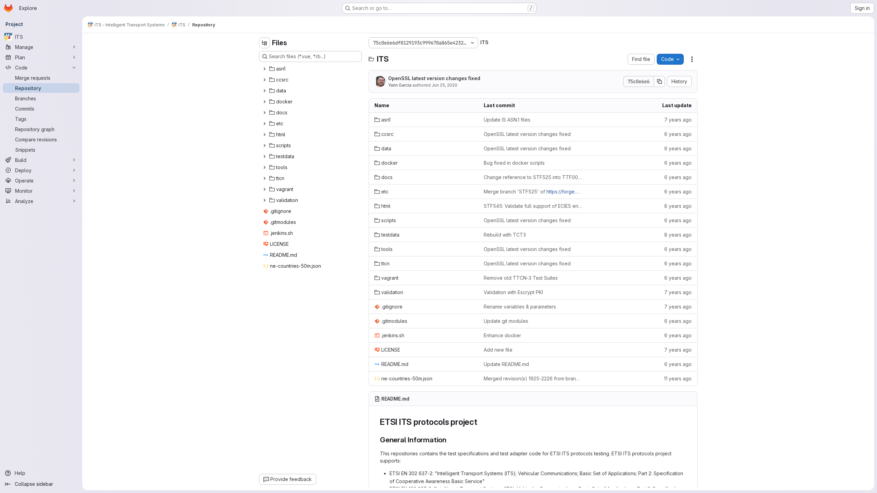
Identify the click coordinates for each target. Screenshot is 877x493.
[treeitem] (311, 68)
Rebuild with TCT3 (505, 235)
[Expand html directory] (264, 134)
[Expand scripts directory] (264, 145)
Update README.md (506, 364)
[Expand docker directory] (264, 102)
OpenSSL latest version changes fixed (434, 78)
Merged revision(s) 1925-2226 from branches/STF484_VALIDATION (533, 378)
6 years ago (678, 134)
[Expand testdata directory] (264, 156)
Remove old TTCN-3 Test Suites (521, 278)
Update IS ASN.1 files (507, 120)
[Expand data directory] (264, 91)
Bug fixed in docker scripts (514, 163)
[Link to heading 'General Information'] (450, 439)
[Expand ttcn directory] (264, 178)
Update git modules (506, 321)
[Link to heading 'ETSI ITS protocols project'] (481, 422)
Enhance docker (502, 335)
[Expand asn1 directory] (264, 69)
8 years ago (678, 206)
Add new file (498, 350)
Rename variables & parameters (520, 306)
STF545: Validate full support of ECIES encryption (533, 206)
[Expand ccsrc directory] (264, 80)
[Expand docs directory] (264, 113)
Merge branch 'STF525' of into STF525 (533, 191)
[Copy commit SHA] (659, 81)
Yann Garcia (399, 85)
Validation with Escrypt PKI (513, 292)
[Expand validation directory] (264, 200)
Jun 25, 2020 (444, 85)
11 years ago (678, 378)
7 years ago (678, 120)
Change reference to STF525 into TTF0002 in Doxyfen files (533, 177)
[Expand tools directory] (264, 167)
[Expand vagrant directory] (264, 189)
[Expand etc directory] (264, 123)
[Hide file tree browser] (264, 42)
